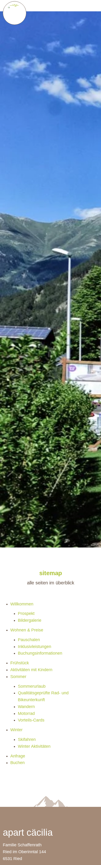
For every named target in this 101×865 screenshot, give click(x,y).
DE (86, 5)
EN (94, 5)
